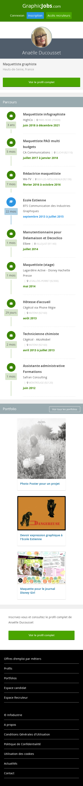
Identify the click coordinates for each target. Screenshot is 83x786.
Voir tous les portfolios (64, 409)
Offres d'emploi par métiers (22, 659)
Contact (9, 773)
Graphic (41, 5)
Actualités (10, 763)
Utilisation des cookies (19, 754)
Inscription (35, 15)
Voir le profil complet (41, 82)
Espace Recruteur (16, 697)
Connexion (17, 15)
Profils (8, 668)
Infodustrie (14, 715)
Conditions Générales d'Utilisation (27, 734)
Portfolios (10, 678)
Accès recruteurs (59, 15)
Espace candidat (15, 688)
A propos (10, 725)
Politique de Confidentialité (22, 744)
